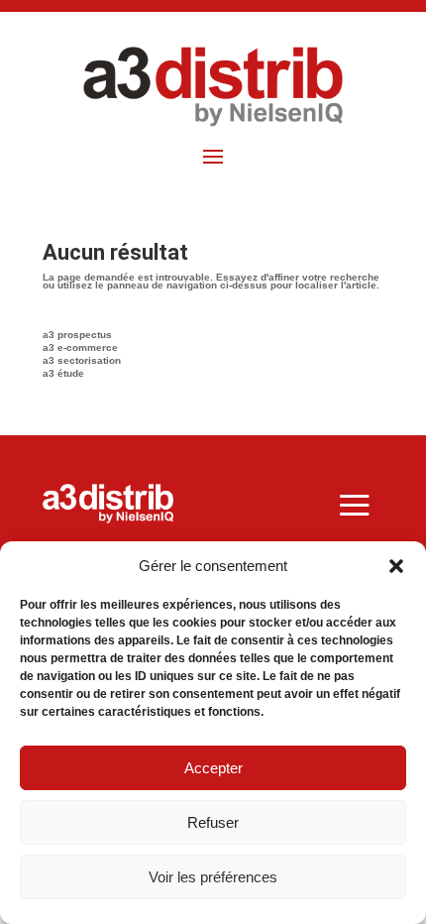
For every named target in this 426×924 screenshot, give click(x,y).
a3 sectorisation (82, 360)
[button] (396, 566)
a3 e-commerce (80, 347)
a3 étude (63, 373)
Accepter (213, 767)
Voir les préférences (213, 876)
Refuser (213, 822)
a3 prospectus (77, 334)
